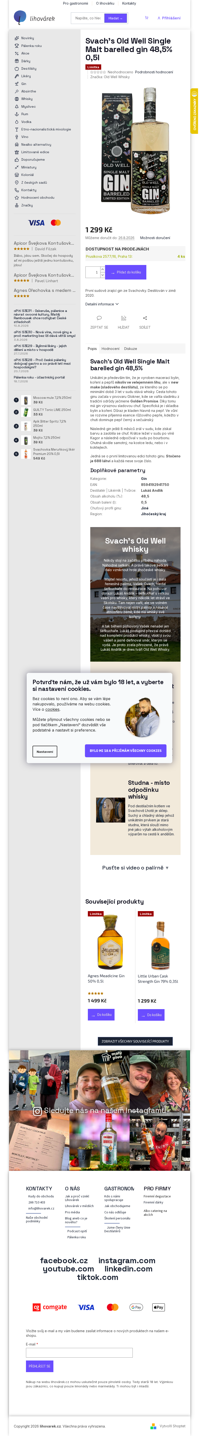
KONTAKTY (39, 1188)
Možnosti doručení (155, 238)
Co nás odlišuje (115, 1212)
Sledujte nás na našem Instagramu (105, 1110)
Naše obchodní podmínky (37, 1220)
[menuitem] (44, 38)
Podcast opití (77, 1231)
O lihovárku (105, 3)
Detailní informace (99, 304)
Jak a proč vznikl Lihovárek (77, 1198)
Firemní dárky (153, 1202)
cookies (52, 709)
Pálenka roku (76, 1237)
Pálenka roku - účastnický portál (39, 377)
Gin (144, 478)
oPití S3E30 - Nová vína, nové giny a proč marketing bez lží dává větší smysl (45, 334)
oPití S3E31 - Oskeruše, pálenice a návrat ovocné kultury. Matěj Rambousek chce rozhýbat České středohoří (40, 316)
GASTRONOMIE (122, 1188)
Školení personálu (117, 1218)
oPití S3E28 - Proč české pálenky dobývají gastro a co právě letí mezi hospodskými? (42, 363)
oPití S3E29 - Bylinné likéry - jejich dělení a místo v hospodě (40, 348)
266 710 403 (36, 1202)
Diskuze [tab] (130, 349)
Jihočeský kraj (153, 514)
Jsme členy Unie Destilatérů (117, 1229)
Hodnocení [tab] (110, 349)
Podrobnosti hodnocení (154, 72)
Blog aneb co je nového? (76, 1220)
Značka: (110, 77)
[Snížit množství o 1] (102, 275)
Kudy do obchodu (41, 1196)
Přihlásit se (39, 1366)
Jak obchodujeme (117, 1206)
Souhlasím (125, 750)
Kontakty (129, 3)
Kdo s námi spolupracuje (113, 1198)
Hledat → (115, 18)
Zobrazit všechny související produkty (135, 1041)
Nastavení (45, 751)
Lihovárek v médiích (79, 1206)
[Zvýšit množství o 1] (102, 269)
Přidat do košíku (129, 272)
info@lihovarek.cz (41, 1208)
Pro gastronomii (75, 3)
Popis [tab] (92, 349)
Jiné (145, 508)
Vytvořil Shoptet (172, 1426)
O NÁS (72, 1188)
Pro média (72, 1212)
